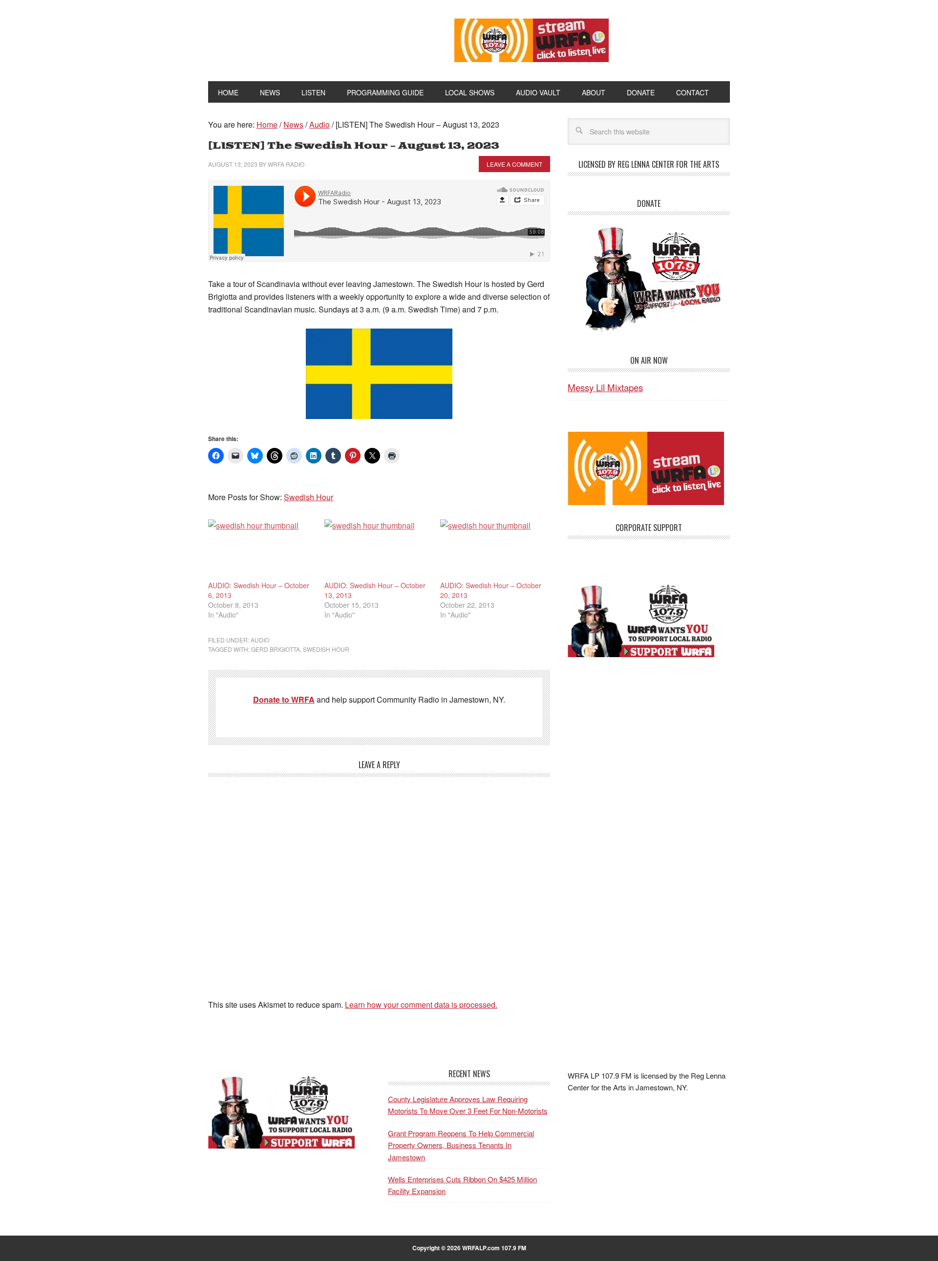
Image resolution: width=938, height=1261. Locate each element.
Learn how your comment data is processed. (421, 1004)
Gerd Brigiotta (275, 649)
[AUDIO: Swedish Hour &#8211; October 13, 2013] (377, 549)
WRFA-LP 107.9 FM (309, 38)
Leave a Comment (514, 164)
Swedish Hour (308, 497)
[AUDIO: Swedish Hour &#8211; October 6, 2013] (261, 549)
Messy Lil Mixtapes (605, 387)
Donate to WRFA (284, 699)
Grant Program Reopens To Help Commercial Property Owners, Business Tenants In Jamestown (461, 1145)
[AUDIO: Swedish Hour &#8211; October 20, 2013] (493, 549)
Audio (260, 640)
